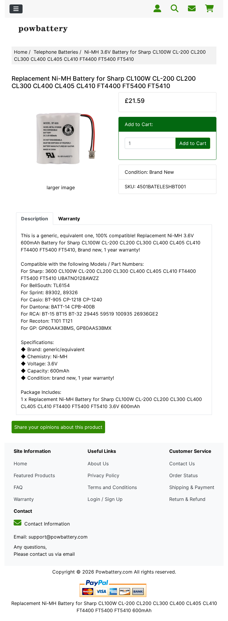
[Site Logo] (45, 29)
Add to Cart (192, 143)
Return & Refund (187, 499)
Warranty (24, 499)
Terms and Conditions (112, 487)
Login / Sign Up (105, 499)
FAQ (18, 487)
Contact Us (182, 463)
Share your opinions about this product (58, 427)
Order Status (183, 475)
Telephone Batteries (56, 52)
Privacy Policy (103, 475)
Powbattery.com (114, 572)
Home (20, 52)
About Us (98, 463)
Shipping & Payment (191, 487)
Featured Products (34, 475)
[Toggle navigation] (16, 8)
